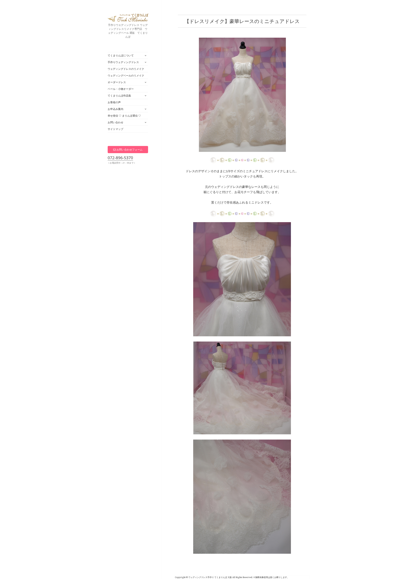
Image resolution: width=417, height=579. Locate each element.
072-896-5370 (120, 157)
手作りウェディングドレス (123, 62)
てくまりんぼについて (121, 55)
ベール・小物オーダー (121, 89)
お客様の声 (114, 102)
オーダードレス (117, 82)
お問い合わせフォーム (129, 149)
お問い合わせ (115, 122)
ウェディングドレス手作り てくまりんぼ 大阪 (128, 18)
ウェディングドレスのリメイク (126, 69)
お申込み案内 (115, 109)
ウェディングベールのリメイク (126, 75)
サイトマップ (115, 129)
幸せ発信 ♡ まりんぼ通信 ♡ (124, 115)
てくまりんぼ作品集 (119, 95)
